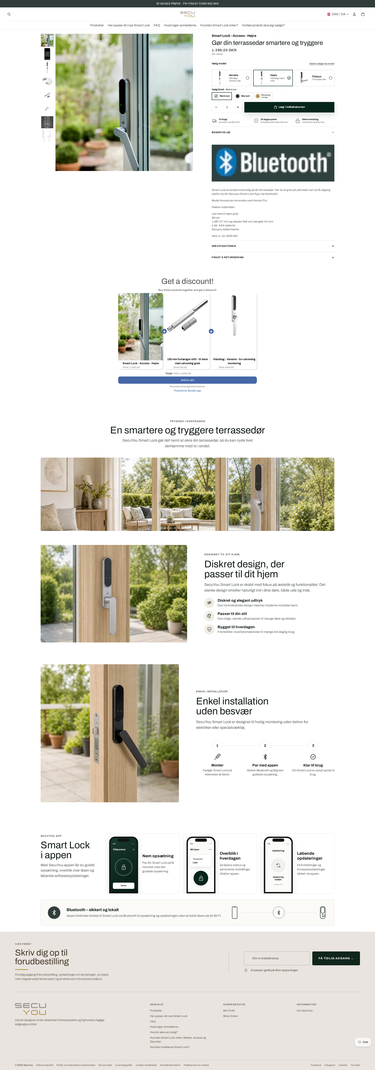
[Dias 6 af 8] (47, 109)
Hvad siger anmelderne (164, 1026)
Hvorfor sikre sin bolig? (164, 1032)
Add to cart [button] (187, 380)
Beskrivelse (221, 132)
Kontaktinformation (170, 1065)
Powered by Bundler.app (187, 390)
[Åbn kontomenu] (354, 14)
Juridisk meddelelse (146, 1065)
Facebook (316, 1065)
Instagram (329, 1065)
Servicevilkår (105, 1065)
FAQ (153, 1021)
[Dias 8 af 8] (47, 136)
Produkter (156, 1010)
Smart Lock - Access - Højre (141, 363)
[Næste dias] (190, 102)
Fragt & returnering (228, 257)
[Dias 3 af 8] (47, 68)
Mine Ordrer (230, 1016)
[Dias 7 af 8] (47, 122)
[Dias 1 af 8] (47, 40)
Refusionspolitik (44, 1065)
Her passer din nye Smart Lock (168, 1016)
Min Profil (229, 1010)
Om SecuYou (305, 1010)
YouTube (355, 1065)
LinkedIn (342, 1065)
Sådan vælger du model (321, 63)
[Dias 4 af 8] (47, 81)
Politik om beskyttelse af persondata (75, 1065)
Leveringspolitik (123, 1065)
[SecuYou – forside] (30, 1009)
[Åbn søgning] (9, 14)
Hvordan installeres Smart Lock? (170, 1047)
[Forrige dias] (58, 102)
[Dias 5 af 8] (47, 95)
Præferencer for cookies (196, 1065)
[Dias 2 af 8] (47, 54)
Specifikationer (224, 246)
